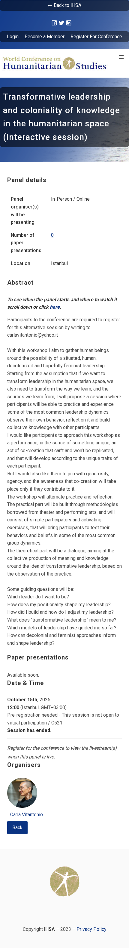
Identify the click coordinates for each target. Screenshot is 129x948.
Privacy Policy (91, 929)
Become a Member (44, 36)
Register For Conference (96, 36)
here (55, 307)
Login (13, 36)
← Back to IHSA (64, 5)
